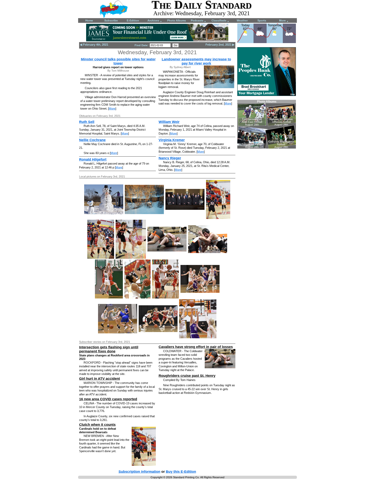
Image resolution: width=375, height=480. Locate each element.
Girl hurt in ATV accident (99, 379)
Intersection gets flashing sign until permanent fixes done (108, 349)
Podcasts (198, 21)
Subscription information (139, 472)
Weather (242, 20)
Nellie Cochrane (92, 140)
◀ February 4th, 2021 (94, 44)
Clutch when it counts (97, 425)
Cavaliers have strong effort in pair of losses (196, 347)
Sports (261, 20)
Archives (154, 21)
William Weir (169, 122)
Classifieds (220, 21)
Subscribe (111, 20)
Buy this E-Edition (181, 472)
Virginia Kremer (172, 140)
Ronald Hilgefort (92, 159)
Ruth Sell (86, 122)
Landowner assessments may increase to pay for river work (196, 61)
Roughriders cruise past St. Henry (187, 376)
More (283, 21)
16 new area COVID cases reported (108, 399)
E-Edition (133, 20)
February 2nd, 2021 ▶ (220, 44)
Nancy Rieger (170, 158)
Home (89, 20)
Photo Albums (176, 20)
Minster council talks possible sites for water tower (118, 61)
